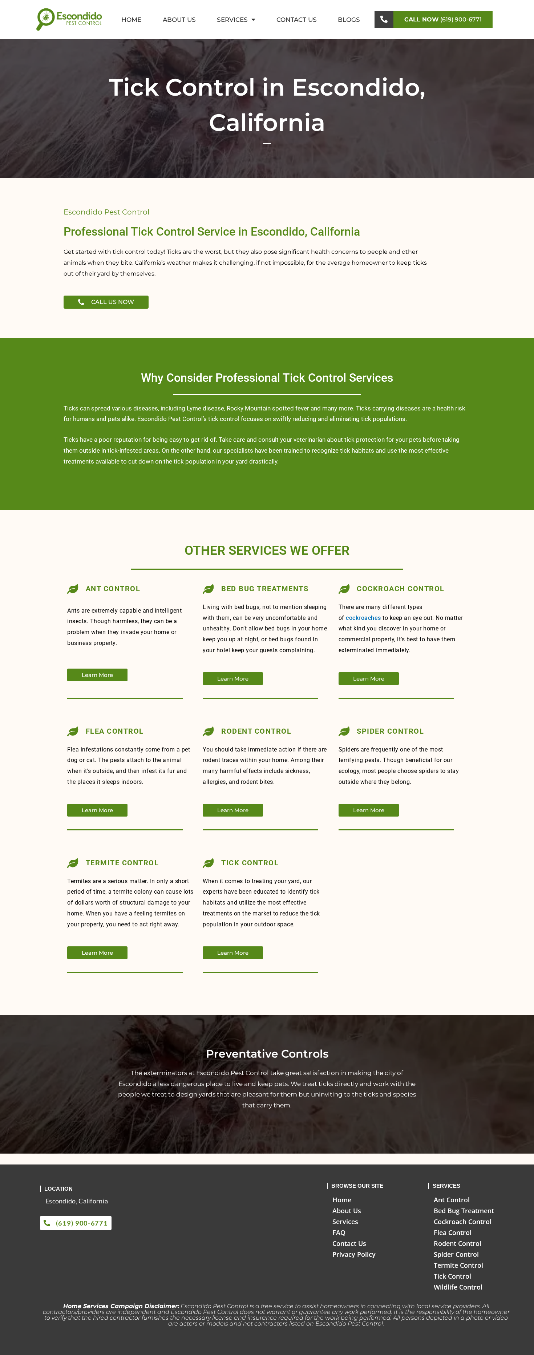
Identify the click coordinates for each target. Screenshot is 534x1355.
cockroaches (364, 617)
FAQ (338, 1232)
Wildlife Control (458, 1287)
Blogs (349, 19)
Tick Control (452, 1276)
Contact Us (296, 19)
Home (131, 19)
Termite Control (458, 1265)
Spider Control (456, 1254)
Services (232, 19)
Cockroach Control (462, 1221)
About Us (179, 19)
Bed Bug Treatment (464, 1210)
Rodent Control (457, 1243)
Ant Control (452, 1199)
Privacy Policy (354, 1254)
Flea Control (453, 1232)
